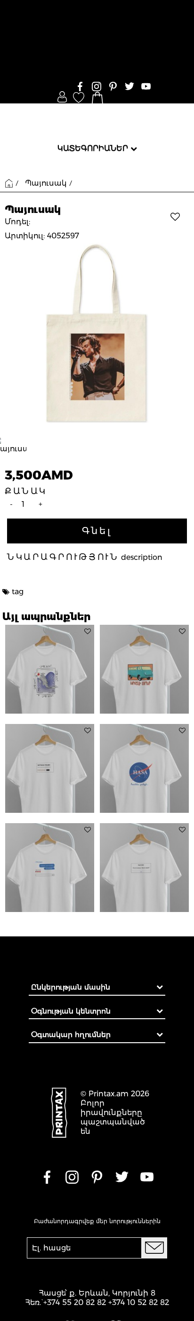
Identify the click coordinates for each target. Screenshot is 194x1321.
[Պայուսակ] (97, 333)
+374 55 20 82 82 (74, 1302)
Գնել (97, 530)
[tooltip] (88, 631)
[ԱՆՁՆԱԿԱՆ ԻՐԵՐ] (62, 96)
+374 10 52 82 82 (138, 1302)
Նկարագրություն (63, 557)
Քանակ (26, 491)
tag (18, 591)
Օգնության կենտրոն (71, 1010)
